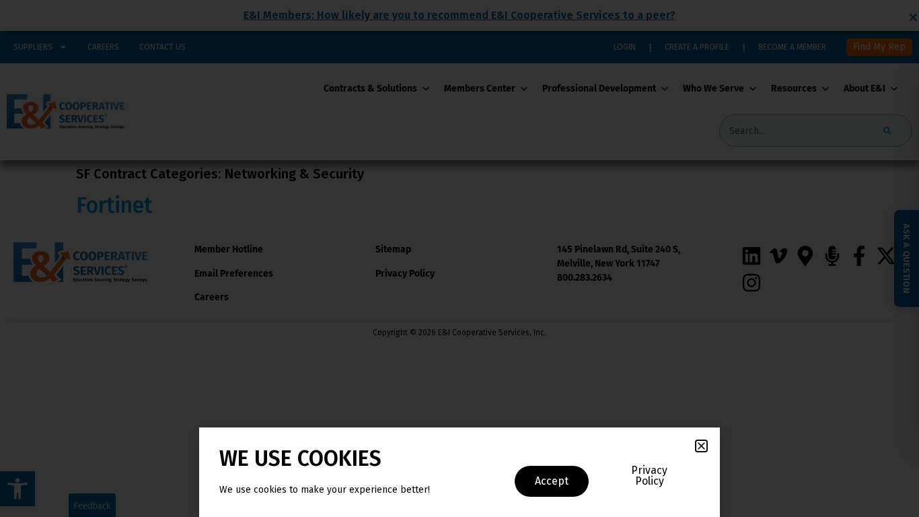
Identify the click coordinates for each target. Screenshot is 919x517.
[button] (701, 446)
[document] (459, 258)
